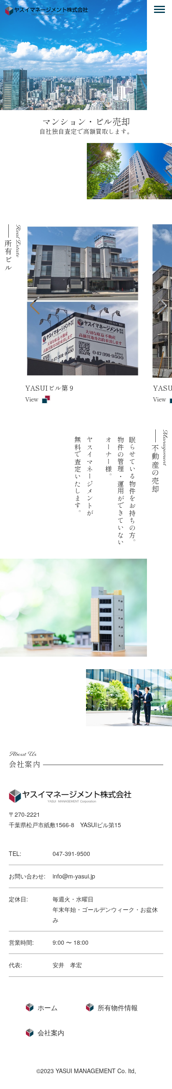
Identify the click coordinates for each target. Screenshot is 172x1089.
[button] (34, 305)
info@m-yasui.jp (74, 876)
